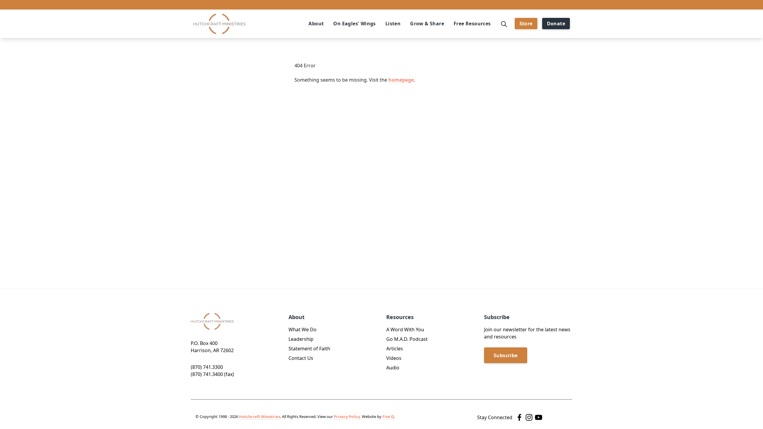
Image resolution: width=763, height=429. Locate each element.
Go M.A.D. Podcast (407, 339)
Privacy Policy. (347, 416)
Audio (392, 367)
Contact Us (301, 358)
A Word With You (405, 329)
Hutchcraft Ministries (259, 416)
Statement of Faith (309, 348)
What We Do (303, 329)
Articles (394, 348)
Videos (393, 358)
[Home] (219, 24)
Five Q (388, 416)
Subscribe (506, 355)
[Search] (504, 23)
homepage (401, 80)
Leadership (301, 339)
